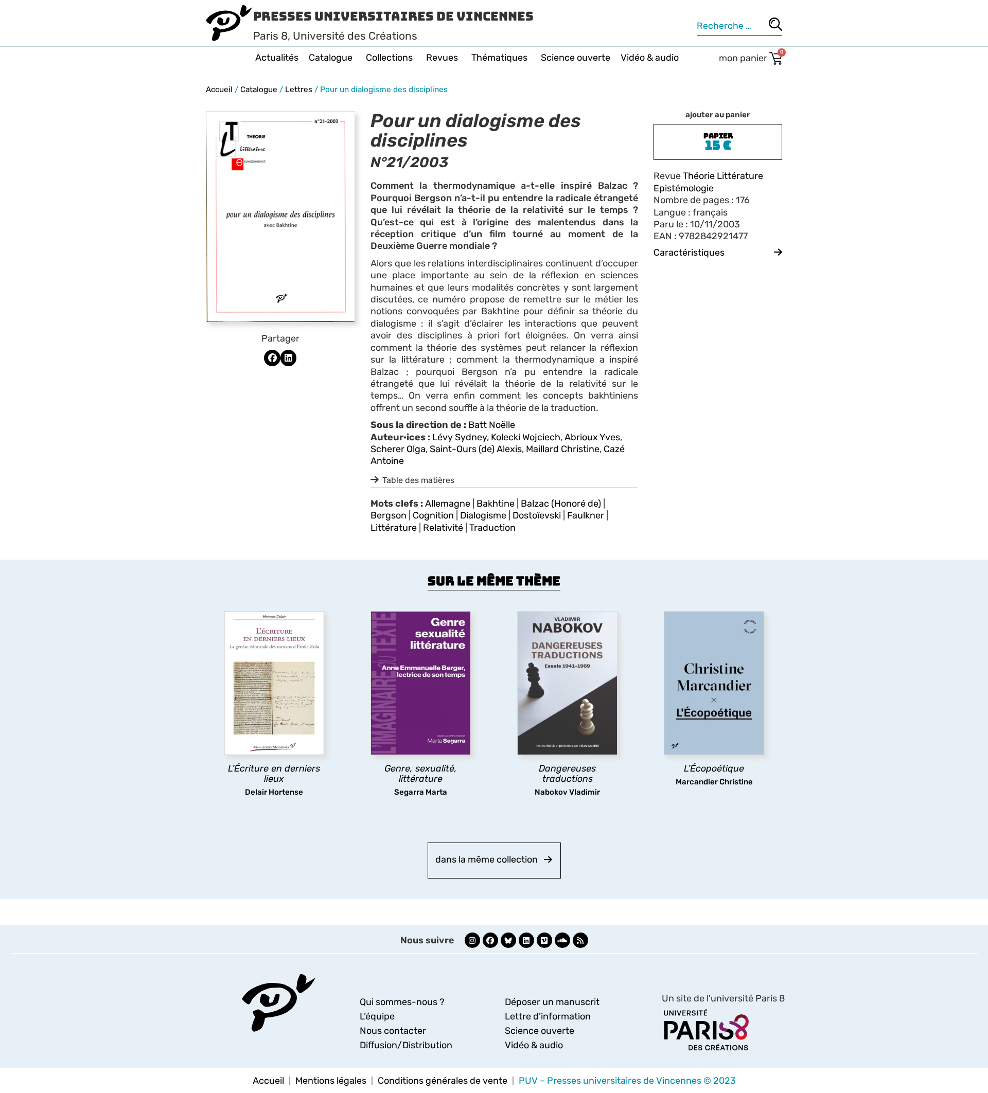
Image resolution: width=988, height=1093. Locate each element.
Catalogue (330, 57)
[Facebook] (490, 940)
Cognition (433, 515)
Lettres (298, 89)
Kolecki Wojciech (525, 437)
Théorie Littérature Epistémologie (708, 181)
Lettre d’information (548, 1016)
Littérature (393, 527)
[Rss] (580, 940)
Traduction (492, 527)
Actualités (276, 57)
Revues (442, 57)
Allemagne (447, 503)
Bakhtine (496, 503)
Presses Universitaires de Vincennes (393, 16)
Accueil (219, 89)
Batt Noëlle (491, 425)
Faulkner (585, 515)
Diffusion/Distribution (406, 1045)
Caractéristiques (689, 252)
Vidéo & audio (650, 57)
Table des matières (418, 480)
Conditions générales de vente (442, 1080)
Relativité (443, 527)
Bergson (388, 515)
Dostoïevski (537, 515)
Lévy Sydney (459, 437)
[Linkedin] (526, 940)
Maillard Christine (562, 449)
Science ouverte (575, 57)
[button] (272, 358)
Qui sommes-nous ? (402, 1002)
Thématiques (499, 57)
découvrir (269, 806)
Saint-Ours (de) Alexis (476, 449)
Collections (389, 57)
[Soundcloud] (562, 940)
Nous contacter (393, 1030)
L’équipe (377, 1016)
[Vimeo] (544, 940)
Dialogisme (483, 515)
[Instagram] (472, 940)
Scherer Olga (398, 449)
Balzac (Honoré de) (561, 503)
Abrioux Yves (592, 437)
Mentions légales (330, 1080)
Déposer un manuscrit (552, 1002)
